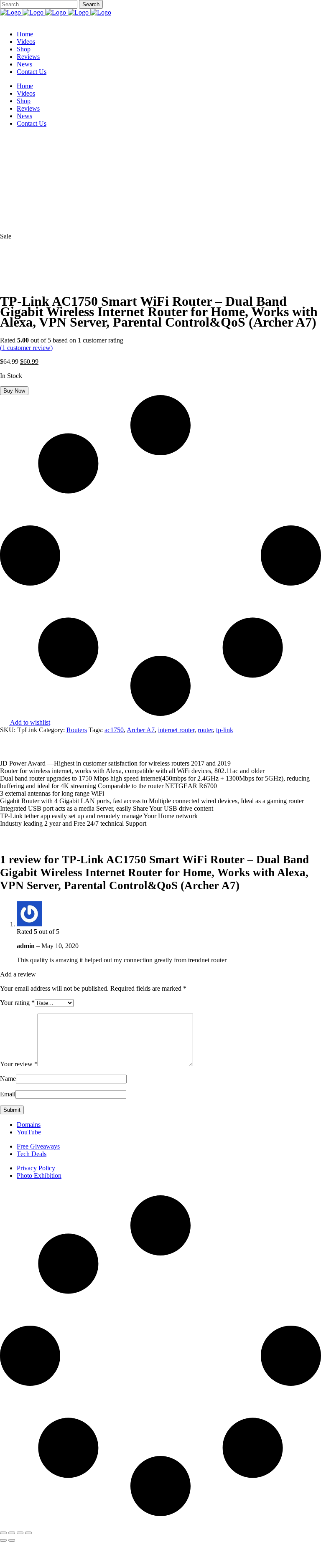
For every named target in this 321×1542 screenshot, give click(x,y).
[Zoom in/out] (3, 1533)
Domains (29, 1124)
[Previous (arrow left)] (3, 1540)
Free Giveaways (38, 1146)
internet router (176, 729)
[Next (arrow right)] (11, 1540)
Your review (19, 1064)
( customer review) (26, 347)
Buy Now (14, 391)
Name (8, 1078)
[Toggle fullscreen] (11, 1533)
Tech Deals (31, 1153)
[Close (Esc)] (28, 1533)
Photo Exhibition (39, 1175)
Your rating (17, 1002)
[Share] (20, 1533)
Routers (76, 729)
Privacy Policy (36, 1168)
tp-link (224, 729)
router (205, 729)
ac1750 (114, 729)
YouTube (29, 1132)
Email (7, 1094)
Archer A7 (141, 729)
